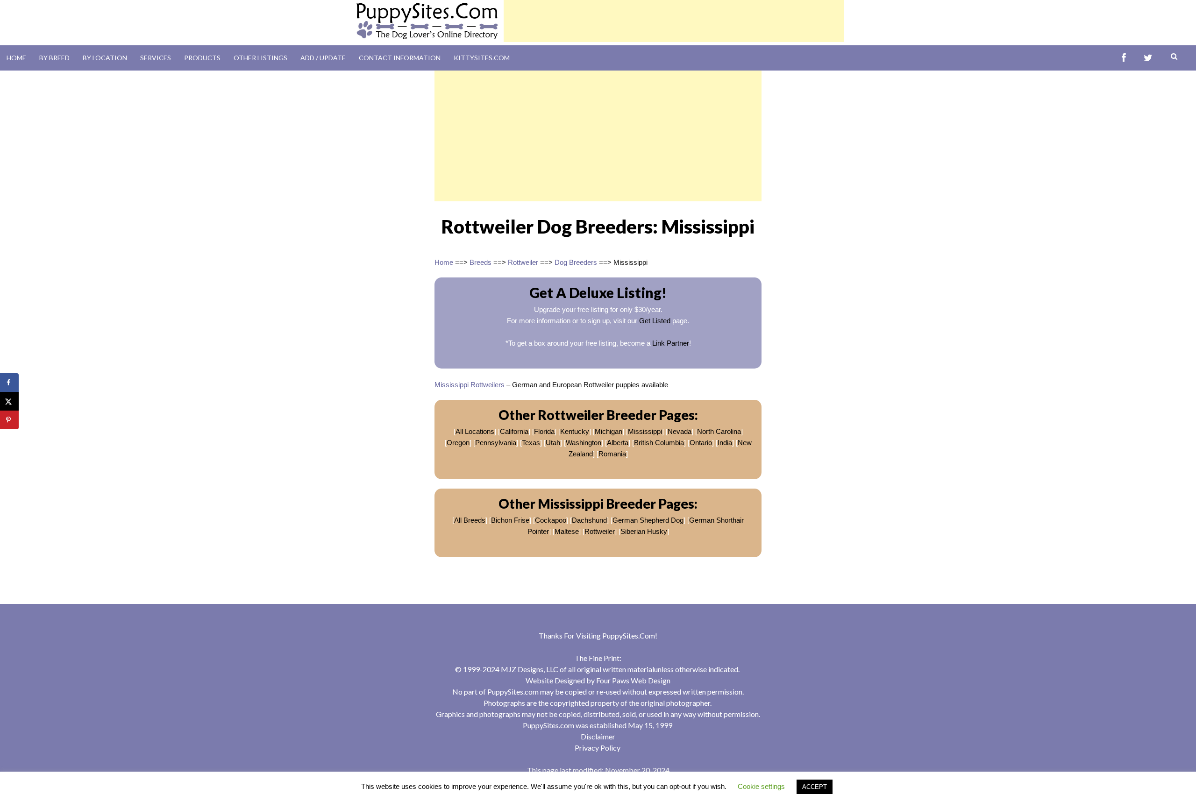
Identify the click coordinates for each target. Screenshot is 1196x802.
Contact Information (400, 58)
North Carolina (719, 431)
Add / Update (323, 58)
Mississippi (645, 431)
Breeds (480, 262)
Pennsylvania (495, 443)
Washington (583, 443)
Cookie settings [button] (761, 786)
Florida (544, 431)
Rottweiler (523, 262)
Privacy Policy (597, 747)
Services (155, 58)
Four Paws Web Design (633, 680)
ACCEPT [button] (814, 786)
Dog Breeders (576, 262)
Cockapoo (550, 520)
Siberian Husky (643, 531)
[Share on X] (9, 401)
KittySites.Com (482, 58)
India (725, 443)
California (514, 431)
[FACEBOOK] (1124, 58)
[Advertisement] (674, 21)
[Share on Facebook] (9, 382)
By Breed (54, 58)
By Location (105, 58)
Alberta (617, 443)
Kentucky (574, 431)
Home (16, 58)
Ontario (701, 443)
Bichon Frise (510, 520)
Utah (553, 443)
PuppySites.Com (628, 635)
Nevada (679, 431)
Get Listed (654, 321)
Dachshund (589, 520)
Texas (531, 443)
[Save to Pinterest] (9, 420)
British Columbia (659, 443)
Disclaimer (598, 736)
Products (202, 58)
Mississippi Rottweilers (470, 385)
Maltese (567, 531)
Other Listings (260, 58)
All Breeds (469, 520)
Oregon (458, 443)
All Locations (475, 431)
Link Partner (670, 343)
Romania (612, 454)
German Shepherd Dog (647, 520)
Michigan (608, 431)
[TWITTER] (1148, 58)
